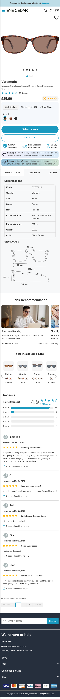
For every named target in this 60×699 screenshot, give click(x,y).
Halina (8, 374)
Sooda (23, 374)
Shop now (46, 3)
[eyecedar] (23, 10)
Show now (42, 343)
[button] (1, 376)
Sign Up (53, 621)
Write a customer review (14, 598)
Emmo (51, 374)
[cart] (56, 10)
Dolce (37, 374)
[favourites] (50, 10)
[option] (8, 375)
